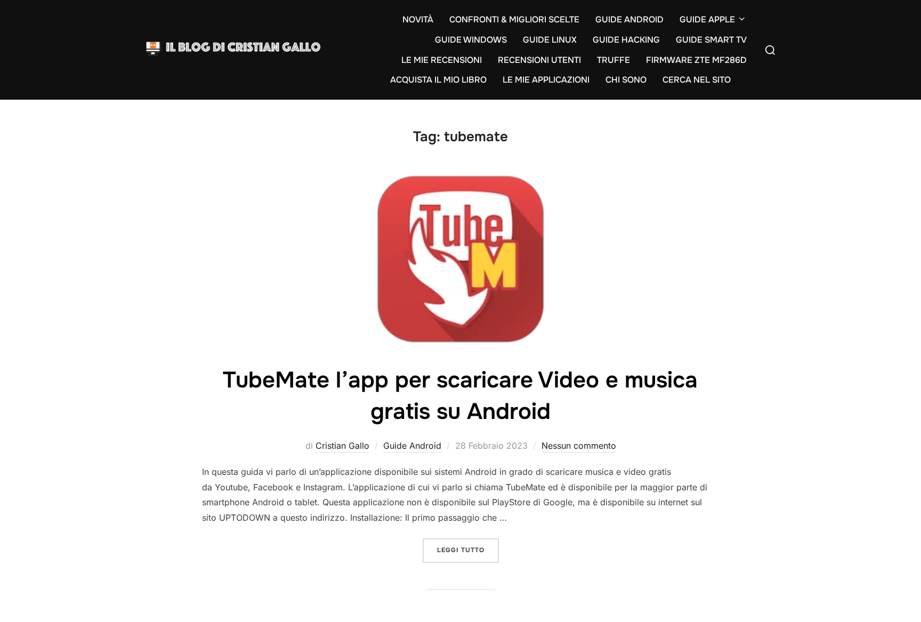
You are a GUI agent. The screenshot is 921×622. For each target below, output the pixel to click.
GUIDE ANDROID (629, 19)
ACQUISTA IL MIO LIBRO (438, 79)
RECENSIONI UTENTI (539, 60)
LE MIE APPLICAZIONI (546, 79)
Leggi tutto (468, 549)
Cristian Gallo (342, 445)
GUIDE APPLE (707, 19)
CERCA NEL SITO (697, 79)
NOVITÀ (417, 19)
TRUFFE (613, 60)
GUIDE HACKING (626, 39)
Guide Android (412, 445)
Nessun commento (579, 445)
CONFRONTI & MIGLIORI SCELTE (514, 19)
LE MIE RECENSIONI (441, 60)
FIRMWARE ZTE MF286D (696, 60)
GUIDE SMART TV (711, 39)
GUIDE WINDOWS (471, 39)
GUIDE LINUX (550, 39)
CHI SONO (626, 79)
